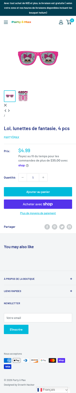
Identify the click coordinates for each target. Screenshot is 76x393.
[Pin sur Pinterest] (54, 226)
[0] (68, 22)
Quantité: (10, 177)
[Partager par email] (69, 226)
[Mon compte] (61, 22)
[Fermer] (5, 104)
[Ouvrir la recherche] (53, 22)
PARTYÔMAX (11, 137)
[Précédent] (5, 110)
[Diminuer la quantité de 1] (23, 177)
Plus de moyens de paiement (38, 213)
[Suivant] (8, 110)
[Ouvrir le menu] (6, 22)
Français (48, 389)
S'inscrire (16, 329)
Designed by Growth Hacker (19, 384)
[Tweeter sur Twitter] (62, 226)
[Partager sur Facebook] (47, 226)
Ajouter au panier (38, 191)
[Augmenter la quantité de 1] (43, 177)
